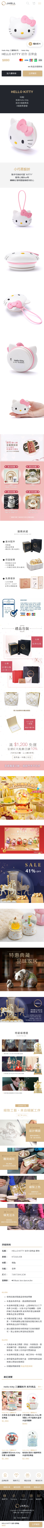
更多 (39, 1387)
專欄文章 (6, 1487)
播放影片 (37, 44)
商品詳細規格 (36, 67)
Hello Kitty (25, 50)
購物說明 (17, 1487)
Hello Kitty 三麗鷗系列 (10, 50)
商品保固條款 (27, 1366)
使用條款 (27, 1487)
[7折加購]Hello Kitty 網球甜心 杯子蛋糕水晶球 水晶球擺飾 (31, 1418)
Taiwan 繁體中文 (22, 1518)
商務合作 (37, 1487)
